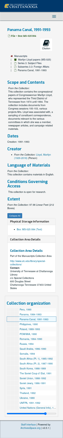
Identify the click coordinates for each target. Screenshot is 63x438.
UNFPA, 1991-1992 (30, 402)
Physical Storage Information (29, 221)
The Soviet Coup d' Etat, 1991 (36, 373)
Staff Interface (28, 424)
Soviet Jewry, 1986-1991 (33, 383)
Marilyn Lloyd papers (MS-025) (34, 59)
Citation (46, 48)
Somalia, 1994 (27, 353)
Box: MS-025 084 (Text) (29, 229)
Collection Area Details (25, 239)
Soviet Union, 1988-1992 (33, 378)
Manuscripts (20, 56)
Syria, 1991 (26, 388)
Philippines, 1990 (29, 324)
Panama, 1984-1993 (30, 314)
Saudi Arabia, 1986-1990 (33, 348)
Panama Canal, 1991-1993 (34, 319)
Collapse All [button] (14, 215)
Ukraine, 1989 (27, 398)
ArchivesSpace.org (30, 428)
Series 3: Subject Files (29, 63)
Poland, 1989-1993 (30, 329)
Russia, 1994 (27, 343)
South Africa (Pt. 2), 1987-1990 (36, 363)
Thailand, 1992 (28, 393)
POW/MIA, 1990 (28, 334)
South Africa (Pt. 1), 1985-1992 (36, 358)
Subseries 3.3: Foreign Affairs (33, 66)
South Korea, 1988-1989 (33, 368)
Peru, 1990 (25, 309)
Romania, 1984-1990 (31, 339)
